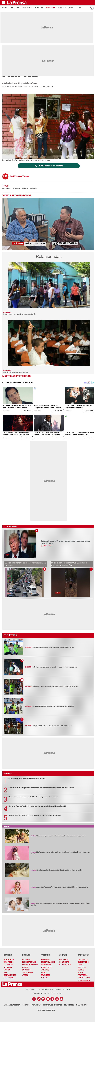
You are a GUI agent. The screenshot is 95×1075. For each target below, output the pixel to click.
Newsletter (69, 1005)
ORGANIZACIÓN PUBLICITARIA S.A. (47, 993)
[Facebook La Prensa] (34, 999)
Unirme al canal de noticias (50, 166)
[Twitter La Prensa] (39, 999)
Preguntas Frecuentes (46, 1010)
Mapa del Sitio (82, 1005)
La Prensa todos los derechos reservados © (47, 989)
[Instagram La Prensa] (43, 999)
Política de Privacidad (32, 1005)
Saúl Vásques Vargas (30, 83)
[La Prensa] (12, 984)
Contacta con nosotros (52, 1005)
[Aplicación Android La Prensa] (57, 999)
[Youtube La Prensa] (48, 999)
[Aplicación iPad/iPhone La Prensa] (52, 999)
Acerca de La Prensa (12, 1005)
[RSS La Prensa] (62, 999)
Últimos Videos (48, 546)
